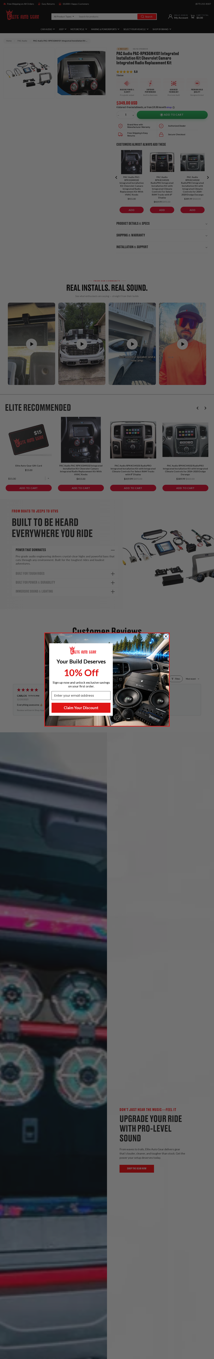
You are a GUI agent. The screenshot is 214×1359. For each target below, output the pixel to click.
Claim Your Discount (81, 707)
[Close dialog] (165, 636)
